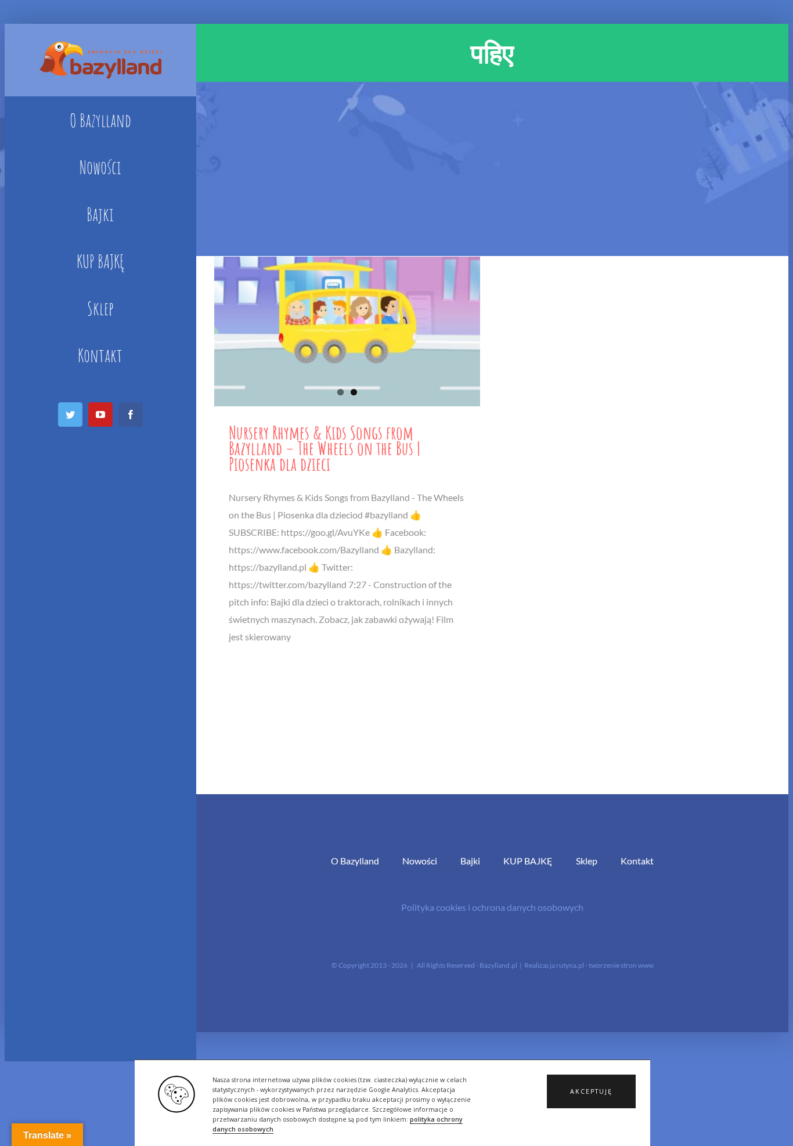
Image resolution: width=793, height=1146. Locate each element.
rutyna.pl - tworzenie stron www (605, 965)
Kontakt (637, 860)
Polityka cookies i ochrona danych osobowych (492, 907)
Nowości (419, 860)
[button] (591, 1091)
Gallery (347, 331)
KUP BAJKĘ (528, 860)
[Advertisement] (492, 169)
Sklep (586, 860)
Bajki (470, 860)
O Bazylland (355, 860)
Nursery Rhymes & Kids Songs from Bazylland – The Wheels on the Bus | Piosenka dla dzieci (324, 447)
